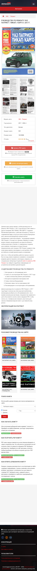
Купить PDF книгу (19, 148)
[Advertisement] (18, 205)
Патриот (12, 16)
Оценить (32, 140)
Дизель (5, 412)
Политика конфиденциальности (10, 561)
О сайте (3, 546)
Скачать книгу (19, 177)
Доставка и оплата (7, 549)
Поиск (4, 416)
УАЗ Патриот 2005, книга (27, 360)
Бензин (5, 410)
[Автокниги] (6, 3)
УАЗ (7, 16)
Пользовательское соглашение (10, 558)
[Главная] (3, 16)
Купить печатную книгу (19, 163)
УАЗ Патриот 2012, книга (8, 360)
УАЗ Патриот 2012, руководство (7, 390)
